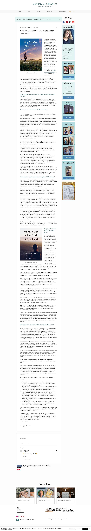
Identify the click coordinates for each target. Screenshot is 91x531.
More (48, 19)
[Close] (89, 529)
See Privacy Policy (8, 529)
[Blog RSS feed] (17, 520)
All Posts (18, 19)
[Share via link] (29, 426)
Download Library (20, 512)
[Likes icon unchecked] (24, 456)
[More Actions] (56, 451)
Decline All (79, 529)
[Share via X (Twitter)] (23, 426)
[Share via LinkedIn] (26, 426)
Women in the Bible (39, 19)
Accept (85, 529)
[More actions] (56, 27)
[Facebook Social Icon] (64, 22)
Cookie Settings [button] (72, 529)
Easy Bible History (27, 19)
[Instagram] (17, 516)
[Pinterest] (21, 516)
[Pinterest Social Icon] (67, 22)
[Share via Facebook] (20, 426)
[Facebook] (19, 516)
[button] (59, 19)
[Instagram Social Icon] (70, 22)
